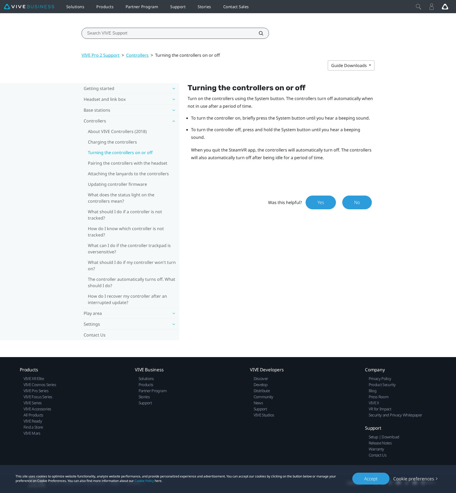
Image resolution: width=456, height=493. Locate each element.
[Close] (418, 6)
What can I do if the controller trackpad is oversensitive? (129, 249)
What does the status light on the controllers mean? (121, 198)
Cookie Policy (144, 480)
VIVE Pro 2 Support (101, 55)
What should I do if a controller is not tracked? (125, 215)
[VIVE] (29, 7)
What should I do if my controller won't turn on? (132, 265)
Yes (320, 202)
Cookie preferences (413, 479)
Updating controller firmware (117, 184)
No (357, 202)
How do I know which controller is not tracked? (126, 232)
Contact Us (95, 335)
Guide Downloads (349, 65)
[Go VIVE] (445, 6)
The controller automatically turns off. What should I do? (131, 282)
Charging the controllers (112, 142)
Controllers (137, 55)
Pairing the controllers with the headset (127, 163)
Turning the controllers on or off (120, 152)
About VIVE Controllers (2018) (117, 131)
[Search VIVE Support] (258, 33)
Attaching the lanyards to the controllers (128, 174)
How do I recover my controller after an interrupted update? (127, 299)
